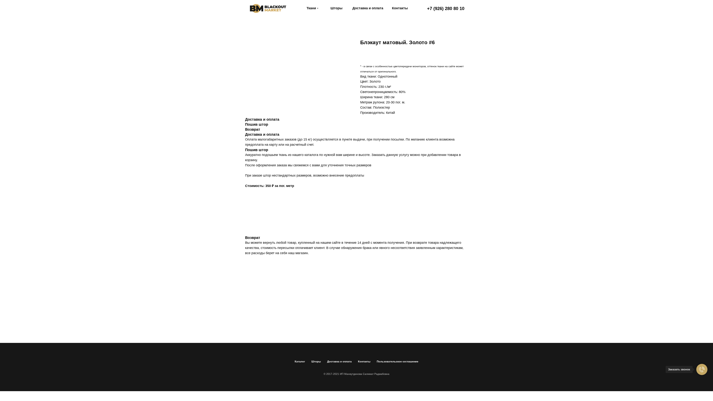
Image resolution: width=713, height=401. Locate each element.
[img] (268, 8)
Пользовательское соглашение (397, 361)
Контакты (364, 361)
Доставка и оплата (339, 361)
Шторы (316, 361)
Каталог (300, 361)
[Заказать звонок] (701, 369)
